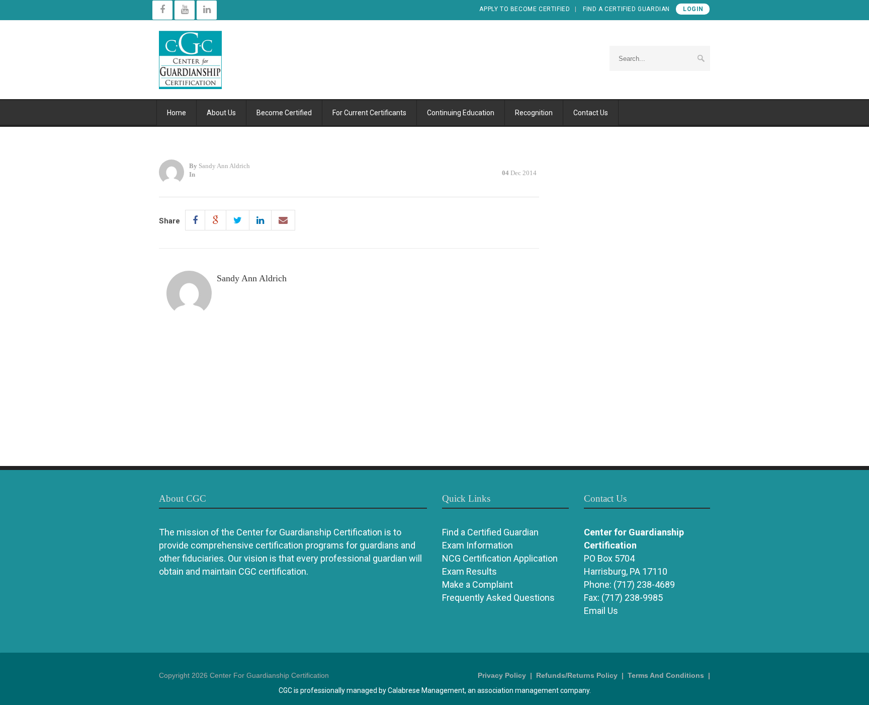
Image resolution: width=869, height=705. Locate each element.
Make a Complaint (477, 584)
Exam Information (477, 545)
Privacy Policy (502, 675)
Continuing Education (460, 113)
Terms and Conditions (666, 675)
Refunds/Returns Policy (577, 675)
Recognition (534, 113)
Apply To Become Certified (524, 9)
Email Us (601, 610)
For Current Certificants (369, 113)
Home (176, 113)
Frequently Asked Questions (498, 597)
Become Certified (284, 113)
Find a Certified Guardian (626, 9)
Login (693, 9)
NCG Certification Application (500, 558)
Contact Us (590, 113)
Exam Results (469, 571)
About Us (221, 113)
